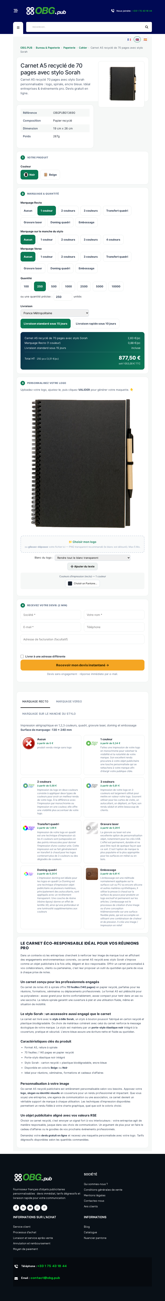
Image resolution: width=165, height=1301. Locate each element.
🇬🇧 (137, 39)
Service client (21, 1226)
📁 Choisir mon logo (82, 541)
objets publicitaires (53, 1189)
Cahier (83, 47)
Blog (87, 1226)
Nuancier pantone (95, 1237)
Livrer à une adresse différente (45, 656)
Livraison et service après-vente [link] (33, 1237)
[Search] (147, 27)
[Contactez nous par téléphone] (112, 10)
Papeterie (69, 47)
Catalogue (90, 1232)
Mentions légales (94, 1195)
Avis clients (91, 1206)
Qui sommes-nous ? (96, 1184)
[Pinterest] (44, 1208)
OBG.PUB (26, 47)
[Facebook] (16, 1208)
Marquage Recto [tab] (35, 701)
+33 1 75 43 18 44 (52, 1266)
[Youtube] (30, 1208)
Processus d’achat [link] (24, 1232)
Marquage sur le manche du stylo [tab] (49, 713)
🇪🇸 (145, 39)
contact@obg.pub (45, 1278)
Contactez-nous (94, 1200)
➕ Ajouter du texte (82, 566)
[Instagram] (37, 1208)
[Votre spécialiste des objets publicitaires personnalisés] (46, 10)
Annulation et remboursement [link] (31, 1243)
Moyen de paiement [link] (25, 1249)
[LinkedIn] (23, 1208)
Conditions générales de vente (103, 1189)
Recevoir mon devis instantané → (82, 665)
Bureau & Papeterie (48, 47)
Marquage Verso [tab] (69, 701)
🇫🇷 (129, 39)
